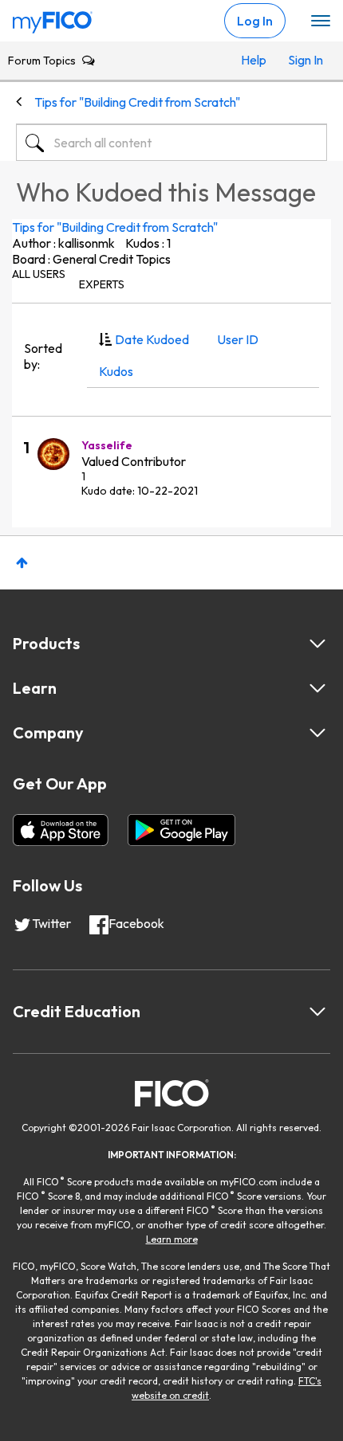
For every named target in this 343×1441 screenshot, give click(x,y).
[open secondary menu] (320, 21)
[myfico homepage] (52, 18)
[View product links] (317, 643)
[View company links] (317, 733)
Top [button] (22, 562)
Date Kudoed (152, 339)
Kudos (116, 371)
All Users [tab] (38, 274)
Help (253, 60)
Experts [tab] (101, 284)
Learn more (172, 1239)
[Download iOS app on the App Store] (61, 830)
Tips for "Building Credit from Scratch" (115, 227)
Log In (255, 21)
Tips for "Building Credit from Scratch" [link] (137, 102)
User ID (237, 339)
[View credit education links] (317, 1011)
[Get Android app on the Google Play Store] (181, 830)
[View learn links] (317, 688)
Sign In (303, 60)
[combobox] (171, 142)
